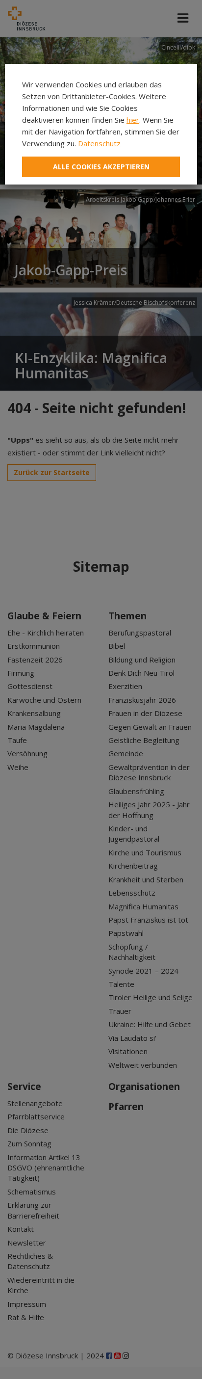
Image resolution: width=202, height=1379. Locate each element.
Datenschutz (99, 143)
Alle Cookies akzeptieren (101, 166)
